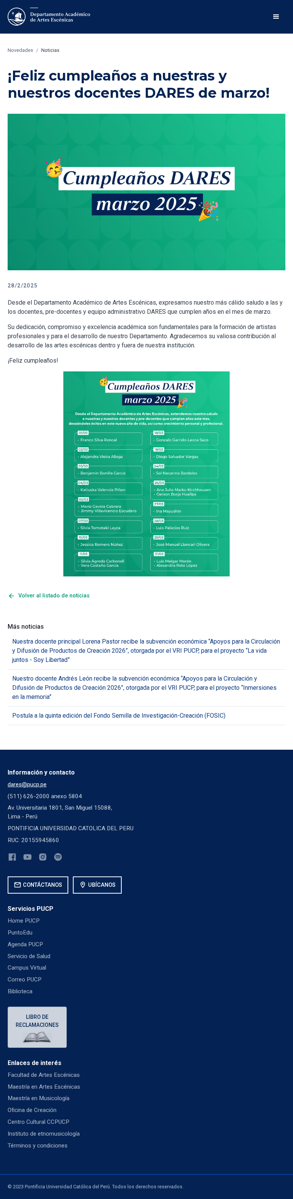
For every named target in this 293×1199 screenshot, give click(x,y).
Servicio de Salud (29, 956)
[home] (50, 17)
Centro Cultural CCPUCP (38, 1121)
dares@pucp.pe (27, 784)
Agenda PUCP (25, 944)
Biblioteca (20, 991)
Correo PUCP (25, 979)
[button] (276, 17)
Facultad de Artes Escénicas (44, 1075)
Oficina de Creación (32, 1110)
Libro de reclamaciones (37, 1021)
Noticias (50, 50)
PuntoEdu (20, 932)
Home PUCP (24, 920)
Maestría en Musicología (38, 1098)
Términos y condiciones (38, 1145)
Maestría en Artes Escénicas (44, 1086)
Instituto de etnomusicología (44, 1133)
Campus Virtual (27, 967)
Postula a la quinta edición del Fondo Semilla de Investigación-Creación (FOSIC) (118, 715)
